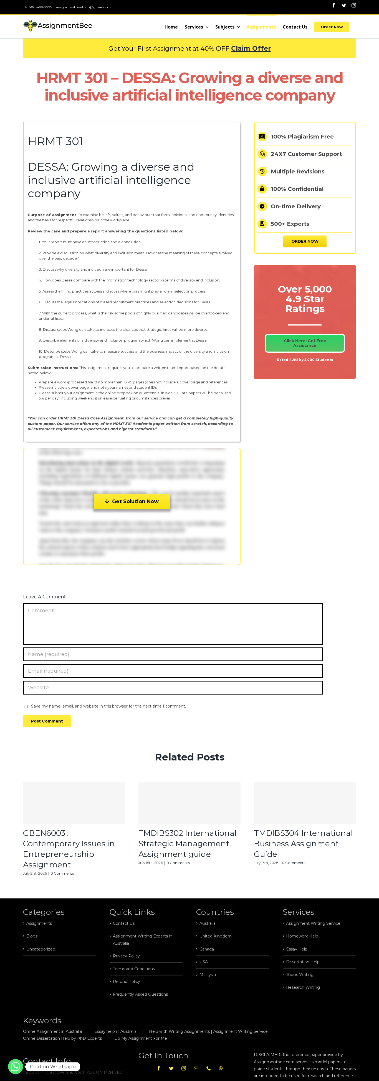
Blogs (31, 936)
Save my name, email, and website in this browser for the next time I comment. (108, 706)
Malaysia (207, 974)
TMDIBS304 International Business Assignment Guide (303, 843)
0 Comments (62, 873)
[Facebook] (158, 1068)
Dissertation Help (303, 961)
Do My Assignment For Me (140, 1038)
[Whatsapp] (220, 1068)
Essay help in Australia (115, 1031)
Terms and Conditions (134, 968)
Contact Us (124, 923)
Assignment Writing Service (313, 923)
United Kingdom (215, 936)
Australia (207, 923)
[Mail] (196, 1068)
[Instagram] (183, 1068)
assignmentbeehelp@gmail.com (83, 7)
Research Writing (303, 987)
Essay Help (296, 949)
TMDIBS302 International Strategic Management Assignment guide (187, 843)
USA (203, 961)
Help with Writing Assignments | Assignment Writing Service (208, 1031)
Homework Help (302, 936)
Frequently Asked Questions (140, 994)
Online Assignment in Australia (52, 1031)
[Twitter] (171, 1068)
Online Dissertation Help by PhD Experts (62, 1038)
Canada (206, 949)
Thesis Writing (300, 974)
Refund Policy (126, 981)
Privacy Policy (126, 956)
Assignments (39, 923)
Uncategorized (40, 949)
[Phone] (208, 1068)
